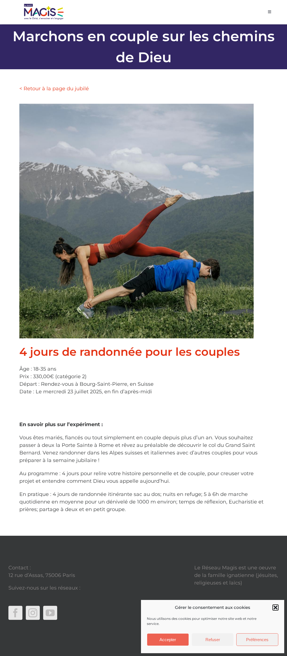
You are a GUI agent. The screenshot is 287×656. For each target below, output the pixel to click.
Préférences (257, 639)
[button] (275, 607)
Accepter (167, 639)
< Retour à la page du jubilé (54, 89)
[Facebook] (15, 613)
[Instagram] (33, 613)
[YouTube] (50, 613)
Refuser (212, 639)
